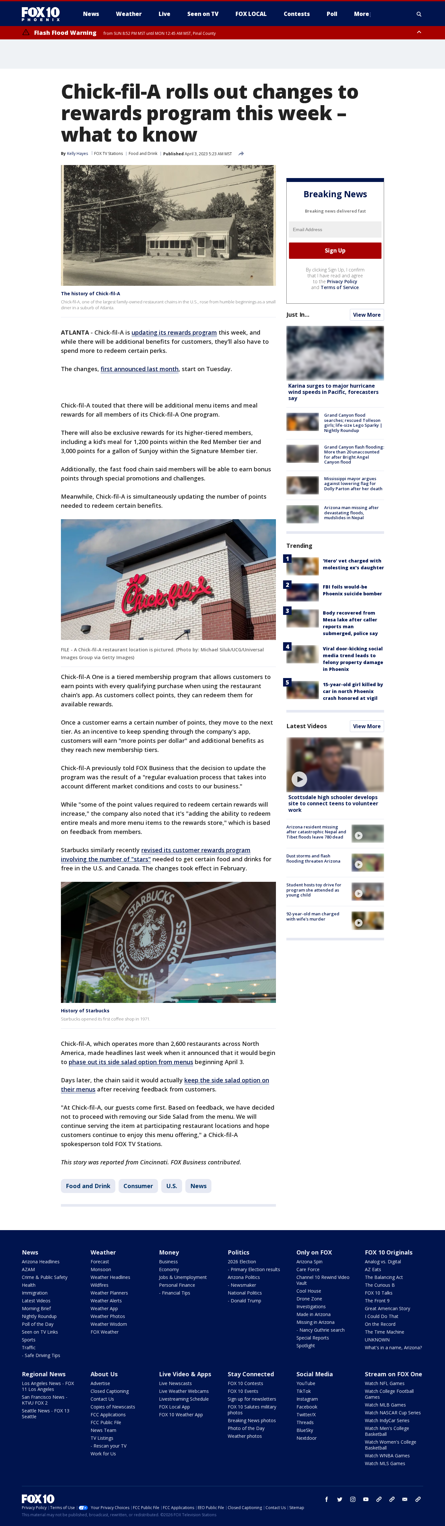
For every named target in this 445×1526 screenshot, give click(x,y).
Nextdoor (306, 1438)
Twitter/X (306, 1414)
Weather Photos (108, 1316)
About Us (104, 1374)
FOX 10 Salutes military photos (252, 1410)
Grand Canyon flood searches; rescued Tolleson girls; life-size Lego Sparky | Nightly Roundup (353, 422)
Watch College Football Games (389, 1394)
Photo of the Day (246, 1428)
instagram (353, 1499)
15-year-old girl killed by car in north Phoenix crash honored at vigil (353, 691)
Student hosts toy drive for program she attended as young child (313, 890)
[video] (335, 764)
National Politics (245, 1293)
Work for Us (103, 1453)
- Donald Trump (244, 1300)
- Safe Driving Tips (41, 1355)
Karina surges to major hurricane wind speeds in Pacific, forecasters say (333, 392)
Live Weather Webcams (184, 1391)
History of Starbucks (85, 1010)
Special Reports (312, 1338)
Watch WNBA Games (387, 1455)
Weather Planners (109, 1293)
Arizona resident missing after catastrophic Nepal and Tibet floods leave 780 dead (316, 832)
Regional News (43, 1374)
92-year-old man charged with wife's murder (312, 916)
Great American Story (387, 1308)
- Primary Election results (254, 1269)
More (361, 14)
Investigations (311, 1306)
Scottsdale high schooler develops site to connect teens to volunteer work (333, 803)
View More (367, 314)
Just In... (297, 314)
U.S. (171, 1186)
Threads (305, 1422)
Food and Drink (143, 153)
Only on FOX (314, 1252)
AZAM (28, 1269)
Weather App (104, 1308)
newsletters (418, 1499)
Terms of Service (340, 287)
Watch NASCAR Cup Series (393, 1412)
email (405, 1499)
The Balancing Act (384, 1277)
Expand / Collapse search (419, 14)
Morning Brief (36, 1308)
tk (379, 1499)
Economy (169, 1269)
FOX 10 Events (243, 1391)
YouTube (305, 1383)
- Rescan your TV (108, 1446)
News (198, 1186)
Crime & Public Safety (44, 1277)
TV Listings (102, 1438)
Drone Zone (309, 1299)
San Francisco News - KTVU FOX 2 (44, 1400)
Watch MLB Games (385, 1405)
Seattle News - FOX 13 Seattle (45, 1414)
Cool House (308, 1291)
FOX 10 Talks (379, 1293)
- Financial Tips (174, 1293)
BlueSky (304, 1430)
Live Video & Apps (185, 1374)
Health (29, 1285)
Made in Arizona (313, 1314)
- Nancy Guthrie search (320, 1330)
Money (169, 1252)
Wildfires (99, 1285)
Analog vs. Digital (383, 1261)
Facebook (306, 1407)
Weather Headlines (110, 1277)
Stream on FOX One (393, 1374)
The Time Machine (384, 1332)
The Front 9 (377, 1300)
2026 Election (242, 1261)
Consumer (138, 1186)
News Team (103, 1430)
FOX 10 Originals (388, 1252)
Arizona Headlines (41, 1261)
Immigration (35, 1293)
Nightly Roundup (39, 1316)
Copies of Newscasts (113, 1407)
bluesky (392, 1499)
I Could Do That (381, 1316)
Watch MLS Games (385, 1463)
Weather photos (245, 1436)
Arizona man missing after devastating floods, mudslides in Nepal (351, 512)
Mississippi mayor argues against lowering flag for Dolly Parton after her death (353, 484)
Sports (29, 1340)
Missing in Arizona (315, 1322)
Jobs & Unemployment (183, 1277)
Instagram (307, 1399)
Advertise (100, 1383)
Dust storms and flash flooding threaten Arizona (313, 858)
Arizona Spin (309, 1261)
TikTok (303, 1391)
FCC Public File (106, 1422)
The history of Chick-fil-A (90, 293)
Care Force (308, 1269)
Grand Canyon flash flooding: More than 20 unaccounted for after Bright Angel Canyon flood (354, 454)
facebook (327, 1499)
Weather (103, 1252)
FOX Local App (174, 1407)
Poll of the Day (37, 1324)
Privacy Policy (342, 281)
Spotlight (305, 1345)
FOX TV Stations (108, 153)
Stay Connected (251, 1374)
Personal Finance (177, 1285)
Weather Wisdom (109, 1324)
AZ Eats (373, 1269)
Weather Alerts (106, 1300)
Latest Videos (306, 726)
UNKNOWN (377, 1340)
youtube (366, 1499)
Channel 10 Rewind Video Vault (323, 1280)
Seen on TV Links (40, 1332)
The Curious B (380, 1285)
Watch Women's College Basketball (390, 1445)
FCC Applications (108, 1414)
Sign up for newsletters (252, 1399)
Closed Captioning (110, 1391)
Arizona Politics (244, 1277)
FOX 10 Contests (245, 1383)
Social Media (314, 1374)
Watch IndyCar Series (387, 1420)
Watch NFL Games (385, 1383)
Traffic (29, 1347)
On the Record (380, 1324)
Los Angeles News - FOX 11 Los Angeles (48, 1386)
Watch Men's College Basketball (387, 1431)
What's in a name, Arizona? (393, 1347)
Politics (238, 1252)
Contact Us (102, 1399)
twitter (340, 1499)
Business (168, 1261)
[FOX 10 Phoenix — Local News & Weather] (43, 14)
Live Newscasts (175, 1383)
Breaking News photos (252, 1420)
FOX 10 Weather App (181, 1414)
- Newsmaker (242, 1285)
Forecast (100, 1261)
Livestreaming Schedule (184, 1399)
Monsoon (101, 1269)
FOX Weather (105, 1332)
